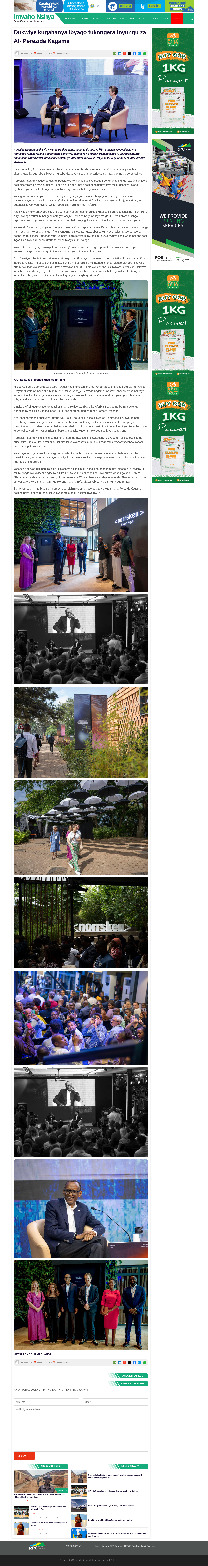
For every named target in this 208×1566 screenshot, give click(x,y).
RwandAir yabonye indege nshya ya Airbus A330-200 (111, 1505)
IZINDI (165, 19)
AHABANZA (70, 19)
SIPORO (141, 19)
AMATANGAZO (127, 19)
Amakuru (62, 1490)
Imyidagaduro (37, 1529)
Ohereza (22, 1456)
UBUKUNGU (97, 19)
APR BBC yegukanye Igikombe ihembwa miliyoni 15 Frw (113, 1491)
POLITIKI (84, 19)
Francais (177, 19)
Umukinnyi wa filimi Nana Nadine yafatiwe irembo (110, 1520)
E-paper (154, 19)
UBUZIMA (111, 19)
